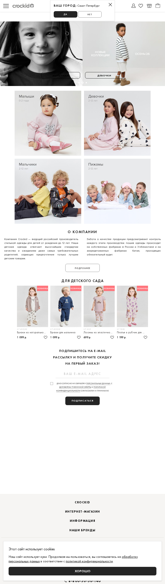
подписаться (82, 400)
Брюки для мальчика (62, 332)
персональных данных (98, 383)
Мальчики (61, 75)
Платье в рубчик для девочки (132, 332)
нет (89, 14)
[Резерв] (149, 6)
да (65, 14)
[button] (78, 82)
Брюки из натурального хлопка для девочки (32, 332)
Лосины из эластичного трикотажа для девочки (99, 332)
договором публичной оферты (75, 387)
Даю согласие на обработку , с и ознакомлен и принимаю (84, 387)
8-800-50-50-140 (85, 581)
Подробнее (82, 268)
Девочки (104, 75)
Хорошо (82, 571)
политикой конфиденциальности (89, 561)
